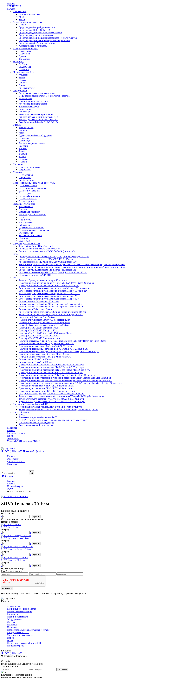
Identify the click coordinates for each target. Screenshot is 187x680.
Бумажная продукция (29, 212)
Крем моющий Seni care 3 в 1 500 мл (37, 317)
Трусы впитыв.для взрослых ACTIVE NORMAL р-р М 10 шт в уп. (52, 401)
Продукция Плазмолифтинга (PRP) (30, 404)
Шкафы (22, 80)
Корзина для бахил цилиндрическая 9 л (38, 117)
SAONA (23, 64)
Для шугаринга (26, 201)
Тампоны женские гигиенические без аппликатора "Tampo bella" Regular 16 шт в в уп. (62, 396)
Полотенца (24, 140)
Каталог (11, 9)
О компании (13, 438)
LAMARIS (24, 69)
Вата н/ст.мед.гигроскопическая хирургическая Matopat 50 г (49, 298)
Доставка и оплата (16, 433)
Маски (22, 132)
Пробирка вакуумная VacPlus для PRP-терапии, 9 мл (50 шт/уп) (50, 407)
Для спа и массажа (28, 198)
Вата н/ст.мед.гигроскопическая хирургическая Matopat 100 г (49, 293)
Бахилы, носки (26, 127)
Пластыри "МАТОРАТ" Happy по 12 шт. (39, 330)
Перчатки (17, 172)
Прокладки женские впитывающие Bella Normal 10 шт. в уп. (49, 285)
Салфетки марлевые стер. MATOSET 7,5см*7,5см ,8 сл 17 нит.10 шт (53, 272)
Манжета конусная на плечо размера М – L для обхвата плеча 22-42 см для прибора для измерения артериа (72, 264)
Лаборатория (25, 111)
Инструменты (26, 222)
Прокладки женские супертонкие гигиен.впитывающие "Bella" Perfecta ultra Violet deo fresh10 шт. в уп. (70, 383)
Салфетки (23, 146)
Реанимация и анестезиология (34, 230)
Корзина (11, 430)
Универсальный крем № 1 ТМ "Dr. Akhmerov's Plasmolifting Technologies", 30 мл (58, 409)
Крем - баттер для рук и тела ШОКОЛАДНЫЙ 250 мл (46, 259)
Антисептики (19, 11)
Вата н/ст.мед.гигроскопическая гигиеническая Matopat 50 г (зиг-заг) (53, 291)
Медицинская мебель (23, 72)
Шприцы (23, 238)
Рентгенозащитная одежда (32, 143)
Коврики (23, 130)
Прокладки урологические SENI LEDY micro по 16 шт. (46, 385)
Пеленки (23, 161)
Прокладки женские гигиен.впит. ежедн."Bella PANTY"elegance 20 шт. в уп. (57, 283)
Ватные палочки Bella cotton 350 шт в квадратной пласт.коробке (51, 306)
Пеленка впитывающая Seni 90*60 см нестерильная (44, 322)
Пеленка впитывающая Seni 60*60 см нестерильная (44, 320)
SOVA (22, 414)
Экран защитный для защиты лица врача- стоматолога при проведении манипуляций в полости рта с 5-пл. (72, 267)
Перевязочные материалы (31, 227)
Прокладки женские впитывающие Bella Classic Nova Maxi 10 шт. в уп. (54, 370)
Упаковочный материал (30, 235)
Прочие (22, 24)
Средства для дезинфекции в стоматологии (40, 32)
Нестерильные (26, 175)
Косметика (18, 61)
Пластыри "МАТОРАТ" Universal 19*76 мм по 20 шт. (45, 333)
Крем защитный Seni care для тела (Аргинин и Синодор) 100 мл (51, 314)
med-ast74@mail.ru (34, 451)
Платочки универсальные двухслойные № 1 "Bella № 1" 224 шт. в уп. (53, 349)
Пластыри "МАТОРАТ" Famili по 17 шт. (39, 327)
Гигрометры (25, 51)
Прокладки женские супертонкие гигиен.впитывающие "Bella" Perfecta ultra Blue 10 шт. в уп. (65, 378)
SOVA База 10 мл (9, 527)
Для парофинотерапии (30, 196)
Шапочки (23, 159)
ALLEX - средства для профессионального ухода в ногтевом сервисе (53, 420)
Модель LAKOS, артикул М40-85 (23, 441)
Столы (22, 85)
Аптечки (23, 209)
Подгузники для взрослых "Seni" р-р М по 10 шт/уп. (45, 354)
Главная (11, 3)
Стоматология (26, 233)
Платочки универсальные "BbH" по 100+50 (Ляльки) (45, 346)
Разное (16, 254)
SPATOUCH (25, 67)
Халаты (22, 156)
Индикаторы (25, 219)
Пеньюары (24, 138)
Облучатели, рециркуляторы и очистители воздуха (44, 96)
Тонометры (24, 59)
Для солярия (25, 193)
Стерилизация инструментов (33, 101)
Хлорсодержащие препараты (33, 46)
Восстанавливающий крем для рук (36, 425)
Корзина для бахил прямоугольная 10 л (38, 119)
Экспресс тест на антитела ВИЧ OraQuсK (39, 248)
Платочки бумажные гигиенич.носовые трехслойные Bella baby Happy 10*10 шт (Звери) (63, 341)
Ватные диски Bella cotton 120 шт (35, 309)
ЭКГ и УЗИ (24, 241)
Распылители (25, 98)
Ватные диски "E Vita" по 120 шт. (35, 359)
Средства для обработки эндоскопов (37, 43)
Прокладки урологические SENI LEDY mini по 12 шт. (45, 388)
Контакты (12, 428)
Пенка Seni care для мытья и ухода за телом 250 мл (44, 325)
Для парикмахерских (29, 190)
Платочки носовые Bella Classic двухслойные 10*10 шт (46, 343)
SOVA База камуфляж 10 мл (15, 538)
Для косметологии (28, 185)
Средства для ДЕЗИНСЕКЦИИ (34, 30)
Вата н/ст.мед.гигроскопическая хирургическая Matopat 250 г (49, 296)
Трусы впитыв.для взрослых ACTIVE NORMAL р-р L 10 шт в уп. (51, 399)
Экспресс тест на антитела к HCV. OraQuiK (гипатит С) (47, 251)
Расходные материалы (24, 204)
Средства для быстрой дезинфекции (37, 27)
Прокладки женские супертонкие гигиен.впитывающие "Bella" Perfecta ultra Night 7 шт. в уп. (65, 380)
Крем (21, 17)
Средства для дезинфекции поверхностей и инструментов (48, 38)
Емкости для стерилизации (32, 214)
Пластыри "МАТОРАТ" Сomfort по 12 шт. (39, 338)
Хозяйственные (26, 180)
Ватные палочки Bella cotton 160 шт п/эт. (39, 301)
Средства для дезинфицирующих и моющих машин (44, 40)
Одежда (17, 125)
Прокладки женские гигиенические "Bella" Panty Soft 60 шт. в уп (51, 367)
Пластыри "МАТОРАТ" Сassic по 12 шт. (39, 335)
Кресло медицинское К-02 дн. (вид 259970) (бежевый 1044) (48, 262)
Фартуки (23, 154)
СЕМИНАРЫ (14, 6)
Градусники (25, 53)
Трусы (22, 151)
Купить (36, 516)
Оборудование (20, 90)
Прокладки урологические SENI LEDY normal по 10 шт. (47, 391)
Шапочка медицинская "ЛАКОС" (36, 275)
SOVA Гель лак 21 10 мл (13, 560)
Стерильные (25, 169)
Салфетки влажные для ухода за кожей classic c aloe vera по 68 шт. (51, 393)
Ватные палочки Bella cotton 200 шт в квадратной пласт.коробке (51, 304)
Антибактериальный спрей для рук (36, 422)
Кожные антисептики (29, 14)
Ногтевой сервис (21, 412)
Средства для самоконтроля (26, 243)
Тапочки (23, 148)
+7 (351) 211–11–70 (12, 451)
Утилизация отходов (29, 106)
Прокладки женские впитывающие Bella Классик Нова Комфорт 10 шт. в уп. (57, 375)
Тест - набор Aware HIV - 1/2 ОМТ (36, 246)
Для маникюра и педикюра (32, 188)
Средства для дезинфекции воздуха (36, 35)
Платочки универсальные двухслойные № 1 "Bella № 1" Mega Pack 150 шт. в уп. (59, 351)
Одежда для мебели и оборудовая (35, 135)
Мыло (22, 19)
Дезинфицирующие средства (27, 22)
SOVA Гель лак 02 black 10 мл (16, 549)
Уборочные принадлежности (33, 103)
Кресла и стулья (26, 88)
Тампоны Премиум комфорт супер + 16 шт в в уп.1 (44, 280)
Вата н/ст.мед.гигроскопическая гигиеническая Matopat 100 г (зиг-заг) (54, 288)
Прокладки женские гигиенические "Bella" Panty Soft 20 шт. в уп (51, 364)
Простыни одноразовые (31, 167)
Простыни (18, 164)
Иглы (21, 217)
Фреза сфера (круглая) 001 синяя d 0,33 (38, 417)
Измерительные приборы (25, 48)
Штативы (23, 82)
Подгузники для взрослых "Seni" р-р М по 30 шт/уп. (45, 356)
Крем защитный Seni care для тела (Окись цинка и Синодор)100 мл (52, 312)
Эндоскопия (25, 109)
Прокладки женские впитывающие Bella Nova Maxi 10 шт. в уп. (51, 372)
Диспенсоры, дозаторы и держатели (37, 93)
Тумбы (22, 77)
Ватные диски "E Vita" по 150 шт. (35, 362)
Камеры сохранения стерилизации (36, 114)
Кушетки (23, 74)
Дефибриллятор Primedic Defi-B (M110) (38, 122)
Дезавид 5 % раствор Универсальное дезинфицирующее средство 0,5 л (54, 256)
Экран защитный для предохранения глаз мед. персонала (47, 269)
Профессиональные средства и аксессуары (34, 183)
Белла (16, 277)
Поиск (10, 435)
